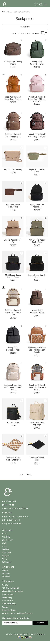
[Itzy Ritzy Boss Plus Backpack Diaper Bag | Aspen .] (13, 121)
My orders (6, 573)
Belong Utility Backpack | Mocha (37, 311)
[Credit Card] (19, 637)
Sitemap (5, 607)
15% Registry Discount (10, 588)
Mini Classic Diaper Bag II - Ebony (13, 276)
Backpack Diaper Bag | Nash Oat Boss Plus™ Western (13, 387)
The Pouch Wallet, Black (37, 459)
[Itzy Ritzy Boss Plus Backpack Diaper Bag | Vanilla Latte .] (13, 297)
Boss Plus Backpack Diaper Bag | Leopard (36, 135)
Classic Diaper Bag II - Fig (13, 241)
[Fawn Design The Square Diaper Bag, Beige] (37, 409)
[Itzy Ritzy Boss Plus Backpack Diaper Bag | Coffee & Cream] (37, 372)
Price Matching (7, 594)
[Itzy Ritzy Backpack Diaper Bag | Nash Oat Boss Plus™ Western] (13, 372)
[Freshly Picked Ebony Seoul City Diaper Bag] (37, 191)
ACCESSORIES (7, 540)
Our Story (5, 585)
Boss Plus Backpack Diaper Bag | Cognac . (13, 98)
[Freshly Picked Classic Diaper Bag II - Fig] (13, 226)
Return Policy (7, 597)
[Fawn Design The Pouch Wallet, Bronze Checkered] (13, 444)
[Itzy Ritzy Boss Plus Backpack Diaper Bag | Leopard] (37, 121)
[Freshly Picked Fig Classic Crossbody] (13, 156)
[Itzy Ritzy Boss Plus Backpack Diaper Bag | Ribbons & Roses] (37, 83)
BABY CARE (6, 553)
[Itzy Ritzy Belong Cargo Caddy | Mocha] (13, 48)
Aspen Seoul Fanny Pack (37, 170)
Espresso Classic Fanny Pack (13, 206)
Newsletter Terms (9, 610)
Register (5, 570)
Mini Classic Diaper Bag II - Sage (37, 241)
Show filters (25, 27)
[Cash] (30, 637)
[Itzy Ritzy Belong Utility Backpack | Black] (13, 334)
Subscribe (40, 623)
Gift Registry (6, 562)
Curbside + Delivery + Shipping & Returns (17, 613)
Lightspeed (41, 634)
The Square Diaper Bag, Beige (36, 423)
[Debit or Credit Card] (26, 637)
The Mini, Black (13, 422)
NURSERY (6, 556)
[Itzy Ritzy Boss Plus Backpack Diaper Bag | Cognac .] (13, 83)
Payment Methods (9, 604)
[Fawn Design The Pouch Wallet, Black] (37, 444)
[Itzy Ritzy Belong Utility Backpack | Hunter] (37, 48)
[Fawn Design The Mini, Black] (13, 409)
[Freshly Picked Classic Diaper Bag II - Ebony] (37, 262)
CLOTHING (6, 537)
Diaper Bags (17, 12)
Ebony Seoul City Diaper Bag (37, 206)
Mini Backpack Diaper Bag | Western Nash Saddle (37, 350)
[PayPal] (22, 637)
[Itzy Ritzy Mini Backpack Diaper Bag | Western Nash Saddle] (37, 334)
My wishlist (6, 576)
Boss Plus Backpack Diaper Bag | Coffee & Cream (37, 387)
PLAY (4, 546)
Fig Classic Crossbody (13, 169)
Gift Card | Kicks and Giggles (12, 591)
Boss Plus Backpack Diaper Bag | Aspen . (13, 135)
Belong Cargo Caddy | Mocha (13, 63)
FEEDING (5, 549)
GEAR (9, 12)
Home (4, 12)
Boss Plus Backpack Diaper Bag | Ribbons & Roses (36, 99)
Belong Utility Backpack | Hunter (37, 63)
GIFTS (4, 559)
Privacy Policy (7, 601)
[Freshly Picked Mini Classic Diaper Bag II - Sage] (37, 226)
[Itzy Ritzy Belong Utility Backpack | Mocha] (37, 297)
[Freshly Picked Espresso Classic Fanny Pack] (13, 191)
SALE (4, 534)
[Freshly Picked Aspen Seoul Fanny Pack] (37, 156)
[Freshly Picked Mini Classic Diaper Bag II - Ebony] (13, 262)
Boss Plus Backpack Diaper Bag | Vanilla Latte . (13, 312)
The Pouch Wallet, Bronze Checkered (13, 459)
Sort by (23, 33)
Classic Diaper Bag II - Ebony (37, 276)
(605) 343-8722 (7, 512)
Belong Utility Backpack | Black (13, 349)
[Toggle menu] (45, 4)
